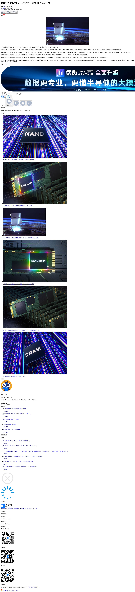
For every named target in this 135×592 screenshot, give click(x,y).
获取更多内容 (4, 434)
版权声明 (7, 508)
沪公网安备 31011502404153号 (10, 590)
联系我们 (17, 508)
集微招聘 (12, 508)
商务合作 (31, 508)
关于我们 (26, 508)
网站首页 (3, 508)
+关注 (2, 379)
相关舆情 (3, 8)
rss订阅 (35, 508)
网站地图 (22, 508)
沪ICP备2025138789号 (33, 587)
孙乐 (5, 6)
